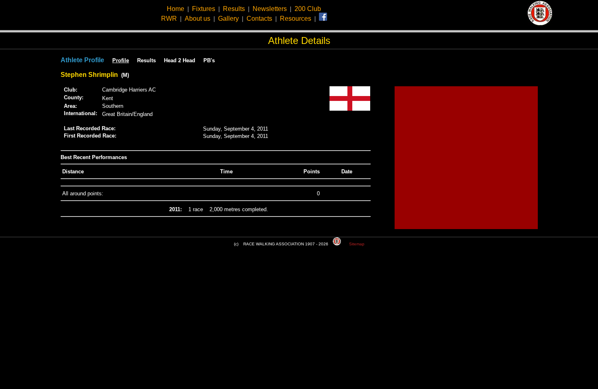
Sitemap (356, 244)
